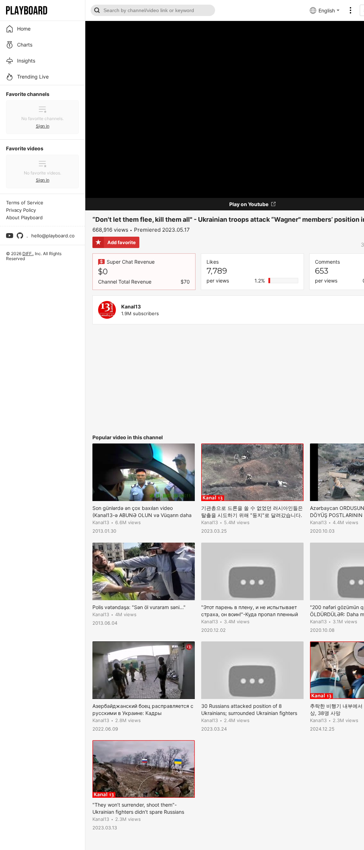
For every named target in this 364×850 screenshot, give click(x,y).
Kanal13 (131, 306)
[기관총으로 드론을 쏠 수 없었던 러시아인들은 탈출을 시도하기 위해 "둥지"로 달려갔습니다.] (252, 472)
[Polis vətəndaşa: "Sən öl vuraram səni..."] (143, 571)
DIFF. (27, 253)
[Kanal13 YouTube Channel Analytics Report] (107, 310)
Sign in (42, 126)
